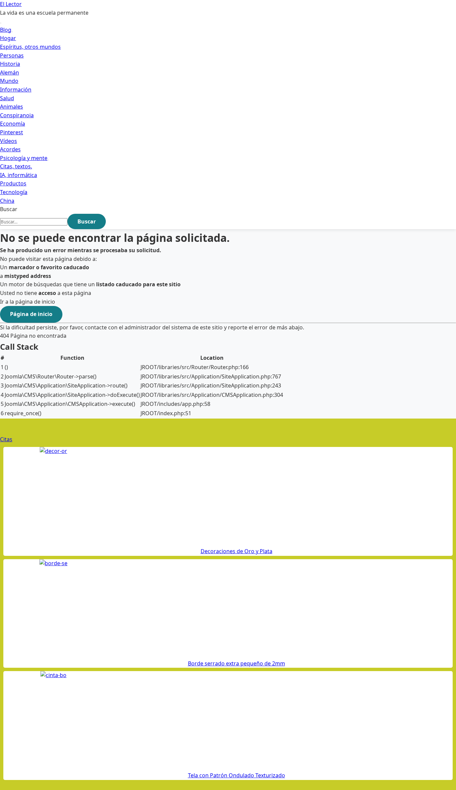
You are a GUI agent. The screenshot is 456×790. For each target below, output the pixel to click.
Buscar (8, 209)
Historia (10, 63)
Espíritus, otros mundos (30, 46)
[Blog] (12, 31)
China (7, 200)
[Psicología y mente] (48, 160)
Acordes (10, 149)
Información (15, 89)
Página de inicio (31, 314)
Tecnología (13, 192)
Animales (11, 106)
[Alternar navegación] (0, 23)
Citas (6, 439)
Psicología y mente (23, 158)
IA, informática (18, 175)
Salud (7, 98)
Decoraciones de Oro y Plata (236, 551)
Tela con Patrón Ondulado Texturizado (236, 775)
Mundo (9, 81)
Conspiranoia (17, 115)
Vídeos (8, 141)
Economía (12, 123)
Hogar (8, 38)
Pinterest (11, 132)
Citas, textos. (16, 166)
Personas (12, 55)
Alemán (9, 72)
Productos (13, 183)
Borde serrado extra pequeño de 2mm (236, 663)
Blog (5, 29)
